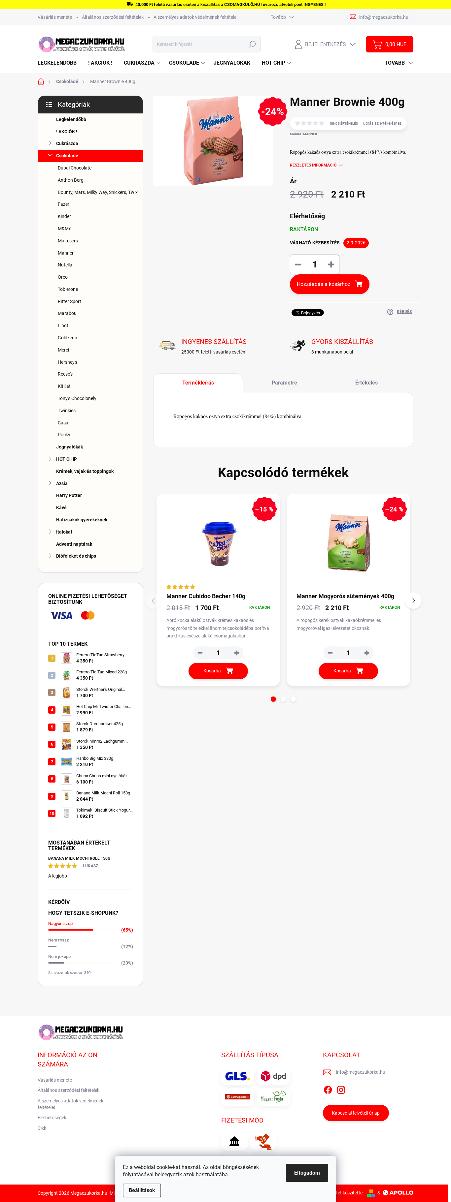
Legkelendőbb (71, 119)
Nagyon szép (60, 923)
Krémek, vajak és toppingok (85, 471)
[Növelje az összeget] (236, 653)
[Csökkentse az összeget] (200, 653)
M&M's (64, 228)
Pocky (64, 434)
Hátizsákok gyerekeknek (81, 519)
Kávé (61, 507)
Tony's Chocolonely (77, 398)
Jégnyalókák (69, 446)
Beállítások (142, 1190)
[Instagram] (341, 1089)
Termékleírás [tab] (198, 383)
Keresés (252, 44)
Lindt (63, 325)
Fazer (63, 204)
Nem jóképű (59, 956)
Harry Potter (69, 495)
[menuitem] (60, 63)
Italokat (64, 532)
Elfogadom (307, 1173)
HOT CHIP (66, 459)
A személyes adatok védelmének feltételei (195, 17)
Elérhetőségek (52, 1117)
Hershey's (67, 362)
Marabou (67, 313)
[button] (273, 699)
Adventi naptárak (74, 544)
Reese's (65, 374)
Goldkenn (67, 337)
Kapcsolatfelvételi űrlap (356, 1113)
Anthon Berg (71, 180)
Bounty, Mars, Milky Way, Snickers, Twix (98, 192)
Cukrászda (67, 143)
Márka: (303, 134)
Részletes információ (313, 165)
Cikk (42, 1128)
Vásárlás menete (55, 17)
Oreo (63, 277)
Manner (66, 253)
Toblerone (68, 289)
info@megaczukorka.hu (360, 1072)
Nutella (65, 264)
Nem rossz (58, 940)
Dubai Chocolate (74, 167)
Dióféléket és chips (76, 556)
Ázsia (62, 483)
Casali (64, 422)
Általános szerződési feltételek (113, 17)
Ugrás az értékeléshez (382, 123)
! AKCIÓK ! (66, 131)
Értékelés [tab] (366, 383)
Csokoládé (67, 155)
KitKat (64, 386)
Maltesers (68, 240)
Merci (63, 350)
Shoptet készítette (344, 1192)
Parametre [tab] (284, 383)
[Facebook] (328, 1089)
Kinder (64, 216)
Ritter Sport (69, 301)
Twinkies (67, 410)
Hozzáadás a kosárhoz (323, 284)
